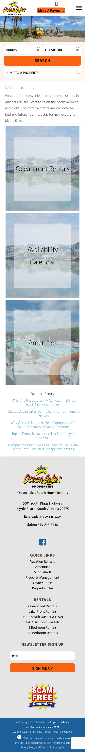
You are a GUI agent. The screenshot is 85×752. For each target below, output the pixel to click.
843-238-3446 (48, 525)
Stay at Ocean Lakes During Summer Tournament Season (43, 413)
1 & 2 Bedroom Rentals (42, 622)
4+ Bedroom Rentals (42, 633)
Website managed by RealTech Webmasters (47, 738)
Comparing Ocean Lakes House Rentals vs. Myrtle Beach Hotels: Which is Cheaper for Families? (43, 447)
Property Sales (42, 588)
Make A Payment (51, 10)
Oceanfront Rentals (42, 606)
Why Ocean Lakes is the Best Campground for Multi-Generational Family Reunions (43, 425)
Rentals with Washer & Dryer (42, 617)
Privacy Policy (51, 731)
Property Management (42, 577)
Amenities (42, 567)
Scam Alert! (42, 572)
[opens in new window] (42, 544)
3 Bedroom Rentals (42, 627)
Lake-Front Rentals (42, 611)
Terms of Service (49, 747)
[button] (79, 8)
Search (42, 60)
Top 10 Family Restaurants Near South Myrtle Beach (44, 436)
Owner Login (42, 583)
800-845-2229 (52, 516)
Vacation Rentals (42, 561)
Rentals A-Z (66, 731)
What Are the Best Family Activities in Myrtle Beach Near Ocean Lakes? (43, 402)
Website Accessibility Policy (27, 731)
